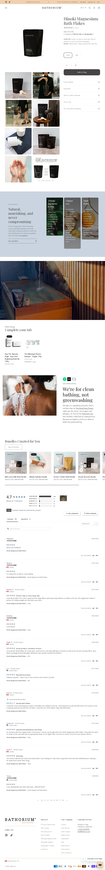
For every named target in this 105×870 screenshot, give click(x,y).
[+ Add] (27, 347)
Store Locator (45, 828)
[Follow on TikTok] (10, 2)
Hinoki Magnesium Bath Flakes (16, 551)
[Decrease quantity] (67, 65)
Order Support (65, 832)
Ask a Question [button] (73, 513)
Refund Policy (65, 846)
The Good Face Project (84, 408)
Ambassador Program (47, 846)
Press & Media (45, 835)
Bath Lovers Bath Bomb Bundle (15, 477)
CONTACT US (91, 2)
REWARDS (83, 2)
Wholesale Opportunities (48, 839)
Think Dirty (86, 413)
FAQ (98, 2)
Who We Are (65, 828)
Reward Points (65, 835)
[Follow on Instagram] (6, 2)
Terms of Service (66, 853)
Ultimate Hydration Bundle (38, 477)
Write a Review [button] (91, 513)
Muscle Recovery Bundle (87, 477)
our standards (23, 235)
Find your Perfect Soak (48, 825)
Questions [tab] (24, 519)
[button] (82, 34)
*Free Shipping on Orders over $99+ (56, 2)
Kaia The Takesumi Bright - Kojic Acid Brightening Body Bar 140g (12, 357)
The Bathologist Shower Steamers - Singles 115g (32, 355)
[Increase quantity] (76, 65)
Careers (63, 825)
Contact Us (44, 849)
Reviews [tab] (10, 519)
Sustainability (65, 839)
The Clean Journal (46, 832)
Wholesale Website (47, 842)
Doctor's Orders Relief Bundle (64, 477)
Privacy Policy (65, 849)
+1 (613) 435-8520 (83, 829)
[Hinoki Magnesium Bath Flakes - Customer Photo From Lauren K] (63, 498)
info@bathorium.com (84, 831)
